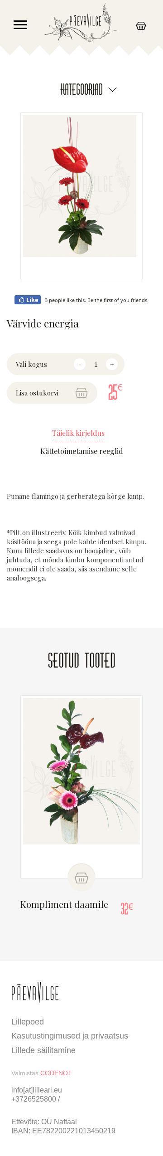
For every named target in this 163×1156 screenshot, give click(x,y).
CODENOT (56, 1073)
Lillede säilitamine (43, 1050)
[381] (81, 877)
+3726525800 (34, 1099)
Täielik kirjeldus (78, 433)
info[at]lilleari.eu (36, 1090)
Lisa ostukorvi (37, 392)
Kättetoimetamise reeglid (81, 451)
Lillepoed (27, 1021)
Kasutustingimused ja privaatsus (69, 1035)
